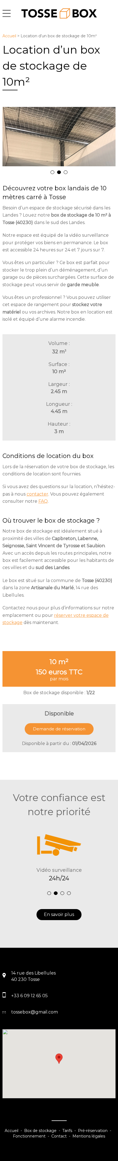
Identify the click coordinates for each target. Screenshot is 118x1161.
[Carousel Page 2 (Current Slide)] (59, 172)
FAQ (43, 501)
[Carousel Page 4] (69, 893)
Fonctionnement (29, 1136)
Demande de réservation (59, 728)
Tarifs (67, 1130)
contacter (37, 494)
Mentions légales (88, 1136)
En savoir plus (59, 914)
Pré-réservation (93, 1130)
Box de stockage (40, 1130)
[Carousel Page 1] (52, 172)
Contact (59, 1136)
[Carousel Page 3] (66, 172)
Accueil (9, 35)
